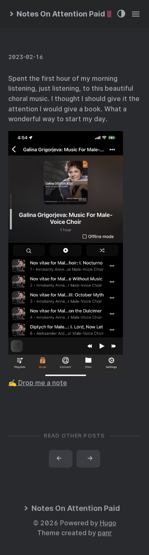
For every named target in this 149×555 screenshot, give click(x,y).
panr (105, 533)
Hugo (108, 523)
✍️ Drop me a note (37, 383)
